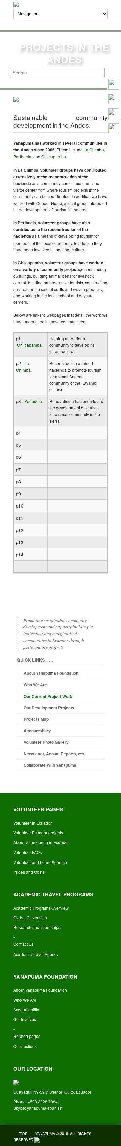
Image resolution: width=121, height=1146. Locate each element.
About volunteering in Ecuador (41, 842)
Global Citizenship (30, 917)
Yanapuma (45, 1133)
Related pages (26, 1036)
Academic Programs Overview (41, 908)
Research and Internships (37, 927)
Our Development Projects (49, 708)
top (23, 1133)
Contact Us (23, 944)
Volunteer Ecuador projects (38, 832)
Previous (37, 96)
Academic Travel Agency (35, 954)
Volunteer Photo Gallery (46, 742)
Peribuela (33, 401)
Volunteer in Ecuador (32, 823)
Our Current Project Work (48, 696)
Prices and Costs (28, 872)
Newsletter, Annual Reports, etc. (54, 754)
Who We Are (35, 684)
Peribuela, (22, 156)
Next (84, 96)
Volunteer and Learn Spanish (40, 862)
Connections (25, 1046)
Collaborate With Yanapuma (50, 765)
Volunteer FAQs (27, 852)
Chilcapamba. (54, 156)
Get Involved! (25, 1019)
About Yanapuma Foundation (51, 673)
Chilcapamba (29, 345)
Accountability (37, 731)
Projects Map (36, 719)
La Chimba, (94, 149)
